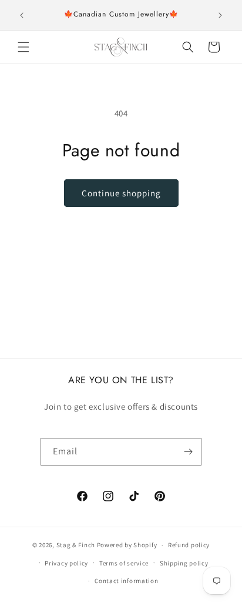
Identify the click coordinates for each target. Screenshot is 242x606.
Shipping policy (184, 563)
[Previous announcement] (22, 15)
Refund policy (189, 545)
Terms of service (124, 563)
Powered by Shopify (127, 545)
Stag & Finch (75, 545)
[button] (23, 47)
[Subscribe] (188, 452)
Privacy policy (66, 563)
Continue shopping (121, 193)
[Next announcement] (220, 15)
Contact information (126, 581)
